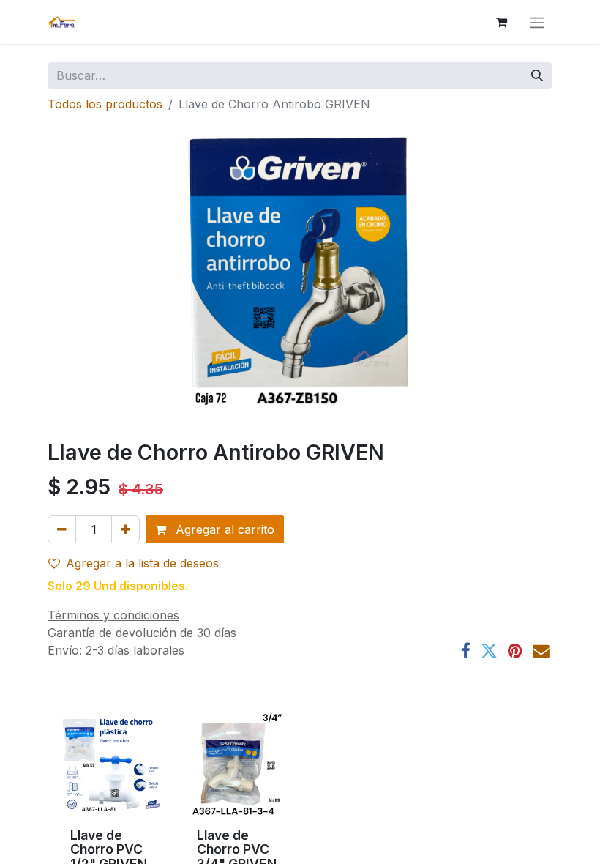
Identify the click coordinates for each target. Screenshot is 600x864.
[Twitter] (489, 651)
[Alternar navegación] (537, 22)
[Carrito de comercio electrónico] (501, 22)
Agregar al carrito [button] (223, 529)
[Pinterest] (515, 651)
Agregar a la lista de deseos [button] (142, 563)
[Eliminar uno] (62, 529)
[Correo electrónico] (541, 651)
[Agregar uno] (125, 529)
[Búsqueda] (537, 75)
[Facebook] (465, 651)
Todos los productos (105, 104)
